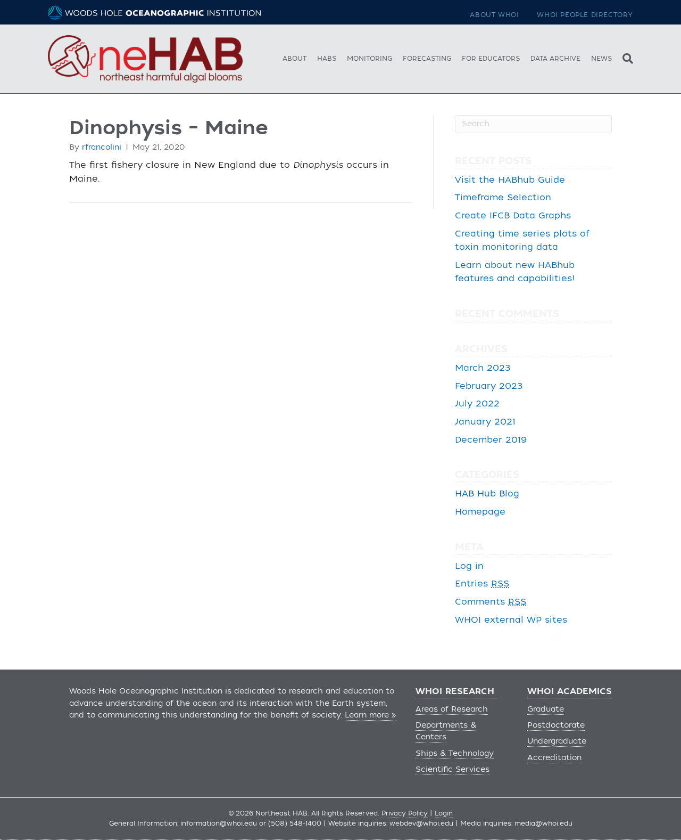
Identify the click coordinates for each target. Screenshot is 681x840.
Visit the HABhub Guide (510, 180)
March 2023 (483, 368)
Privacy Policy (404, 813)
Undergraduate (556, 741)
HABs (326, 58)
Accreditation (554, 758)
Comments (490, 602)
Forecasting (427, 58)
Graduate (545, 709)
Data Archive (555, 58)
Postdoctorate (556, 725)
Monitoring (369, 58)
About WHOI (494, 15)
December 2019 (491, 440)
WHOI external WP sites (511, 620)
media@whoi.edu (543, 823)
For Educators (491, 58)
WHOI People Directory (585, 15)
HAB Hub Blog (487, 494)
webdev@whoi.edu (421, 823)
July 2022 (477, 404)
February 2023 (489, 386)
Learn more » (370, 715)
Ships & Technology (455, 753)
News (601, 58)
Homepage (480, 512)
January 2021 (485, 422)
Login (444, 813)
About (294, 58)
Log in (469, 566)
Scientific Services (452, 769)
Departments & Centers (446, 731)
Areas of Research (452, 709)
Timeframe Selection (503, 197)
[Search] (625, 57)
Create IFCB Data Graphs (513, 216)
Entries (482, 584)
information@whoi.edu (218, 823)
